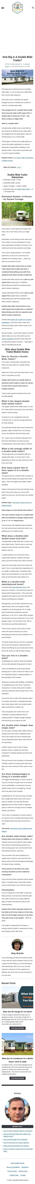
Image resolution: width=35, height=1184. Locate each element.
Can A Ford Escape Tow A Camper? (15, 1139)
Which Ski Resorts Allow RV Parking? (16, 1146)
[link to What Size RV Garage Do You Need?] (17, 997)
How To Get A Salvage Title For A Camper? (18, 1131)
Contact (23, 1175)
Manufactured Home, (19, 587)
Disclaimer (25, 1167)
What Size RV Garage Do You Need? (17, 1012)
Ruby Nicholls (16, 64)
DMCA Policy (23, 1171)
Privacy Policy (12, 1171)
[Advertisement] (17, 33)
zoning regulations (8, 339)
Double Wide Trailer (23, 189)
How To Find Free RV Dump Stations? (16, 1143)
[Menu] (2, 8)
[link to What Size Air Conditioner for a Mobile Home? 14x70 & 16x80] (17, 1044)
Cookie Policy (14, 1175)
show (19, 167)
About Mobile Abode (17, 1163)
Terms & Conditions (13, 1167)
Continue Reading (17, 1028)
